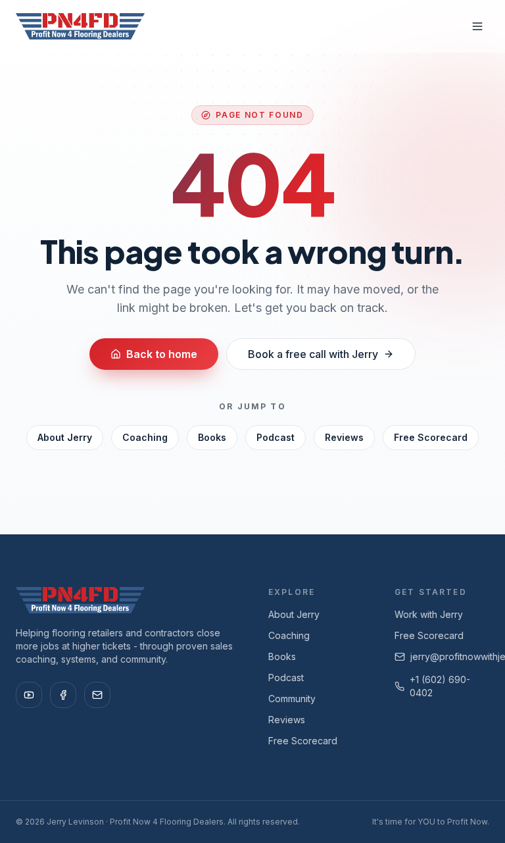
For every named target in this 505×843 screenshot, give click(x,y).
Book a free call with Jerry (313, 354)
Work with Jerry (429, 614)
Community (292, 698)
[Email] (97, 695)
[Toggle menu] (477, 26)
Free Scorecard (431, 437)
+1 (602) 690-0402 (440, 686)
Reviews (344, 437)
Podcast (275, 437)
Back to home (161, 354)
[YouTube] (29, 695)
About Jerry (64, 437)
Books (212, 437)
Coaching (145, 437)
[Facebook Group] (63, 695)
